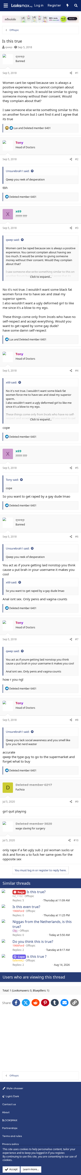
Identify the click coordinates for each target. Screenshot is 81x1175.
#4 (76, 370)
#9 (76, 801)
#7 (76, 639)
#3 (76, 228)
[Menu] (5, 5)
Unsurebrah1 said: (17, 171)
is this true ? (36, 956)
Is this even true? (26, 906)
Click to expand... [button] (41, 277)
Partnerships (9, 1128)
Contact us (9, 1104)
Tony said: (12, 480)
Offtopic (29, 896)
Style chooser (14, 1088)
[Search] (76, 5)
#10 (76, 840)
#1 (76, 73)
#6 (76, 536)
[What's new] (67, 5)
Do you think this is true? (33, 941)
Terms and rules (12, 1136)
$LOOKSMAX (9, 1120)
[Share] (71, 73)
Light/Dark (12, 1096)
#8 (76, 720)
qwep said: (12, 240)
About (6, 1112)
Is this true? (36, 891)
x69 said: (11, 382)
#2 (76, 159)
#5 (76, 468)
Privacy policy (10, 1144)
